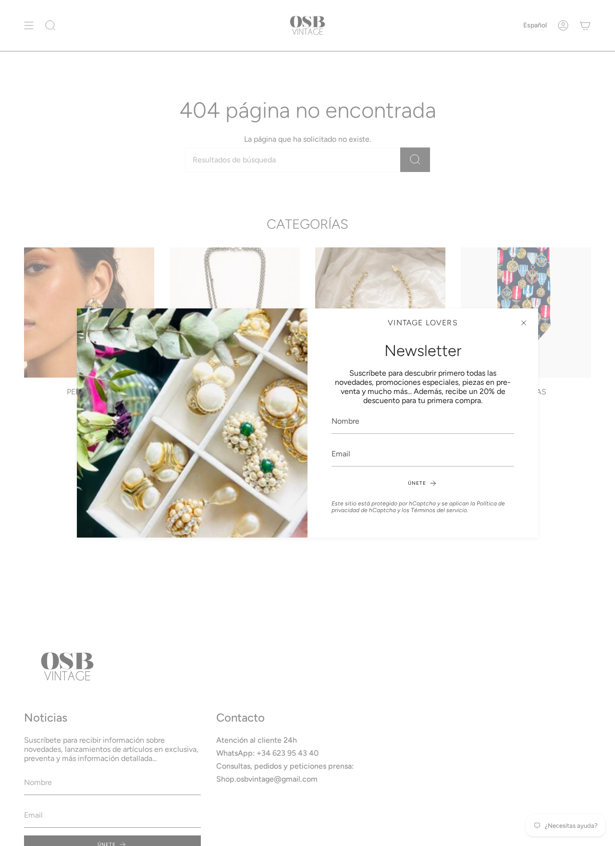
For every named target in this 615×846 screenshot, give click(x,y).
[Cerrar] (524, 323)
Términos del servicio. (439, 510)
